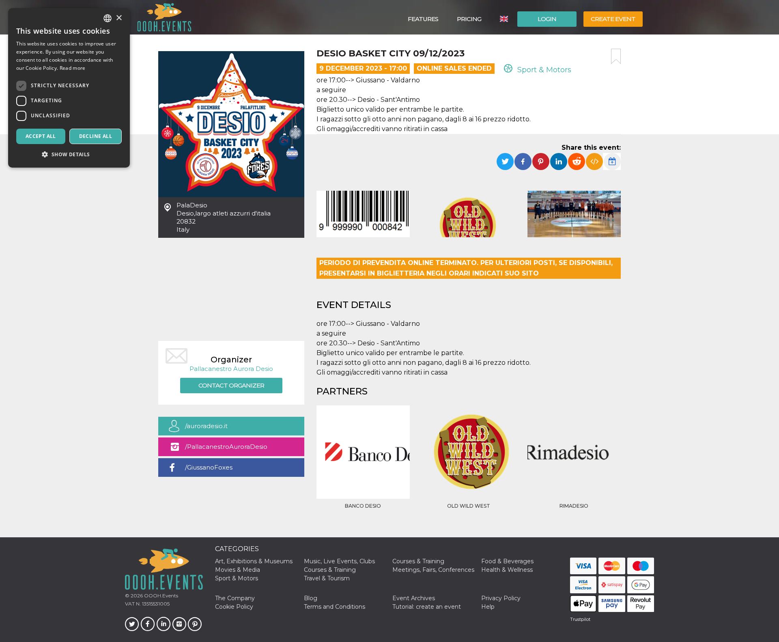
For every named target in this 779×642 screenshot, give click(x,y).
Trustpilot (580, 619)
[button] (69, 154)
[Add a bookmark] (616, 56)
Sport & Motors (543, 69)
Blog (310, 598)
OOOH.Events (160, 595)
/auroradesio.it (206, 426)
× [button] (119, 18)
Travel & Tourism (327, 578)
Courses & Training (418, 561)
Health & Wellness (507, 569)
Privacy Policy (501, 598)
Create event (613, 19)
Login (547, 19)
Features (423, 19)
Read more (73, 68)
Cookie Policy (234, 606)
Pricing (469, 19)
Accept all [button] (41, 136)
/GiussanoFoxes (208, 467)
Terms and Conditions (334, 606)
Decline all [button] (95, 136)
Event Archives (413, 598)
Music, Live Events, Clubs (339, 561)
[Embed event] (594, 161)
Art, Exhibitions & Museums (254, 561)
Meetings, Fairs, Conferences (433, 569)
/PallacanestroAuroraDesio (226, 446)
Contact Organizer (231, 385)
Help (488, 606)
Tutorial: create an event (426, 606)
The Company (235, 598)
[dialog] (69, 88)
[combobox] (107, 18)
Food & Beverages (507, 561)
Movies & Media (237, 569)
